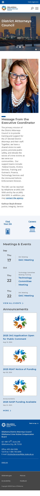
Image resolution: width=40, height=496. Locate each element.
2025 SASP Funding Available (19, 402)
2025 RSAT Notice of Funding (19, 369)
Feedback (23, 481)
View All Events (12, 303)
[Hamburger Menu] (36, 8)
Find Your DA (8, 222)
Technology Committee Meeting (25, 281)
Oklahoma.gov (7, 476)
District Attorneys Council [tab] (17, 47)
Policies (22, 476)
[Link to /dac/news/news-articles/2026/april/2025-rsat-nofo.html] (20, 356)
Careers (32, 221)
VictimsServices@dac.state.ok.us (20, 454)
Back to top (33, 423)
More (6, 411)
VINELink (5, 463)
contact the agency (14, 198)
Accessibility (6, 481)
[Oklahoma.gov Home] (3, 2)
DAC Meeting (26, 260)
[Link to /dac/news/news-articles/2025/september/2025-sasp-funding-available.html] (20, 387)
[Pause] (36, 49)
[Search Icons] (32, 8)
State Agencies (33, 2)
